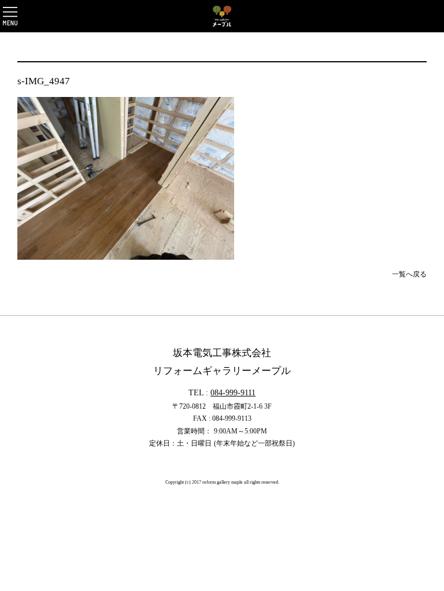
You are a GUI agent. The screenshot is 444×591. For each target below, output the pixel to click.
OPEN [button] (10, 16)
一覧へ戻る (409, 274)
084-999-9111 (233, 392)
